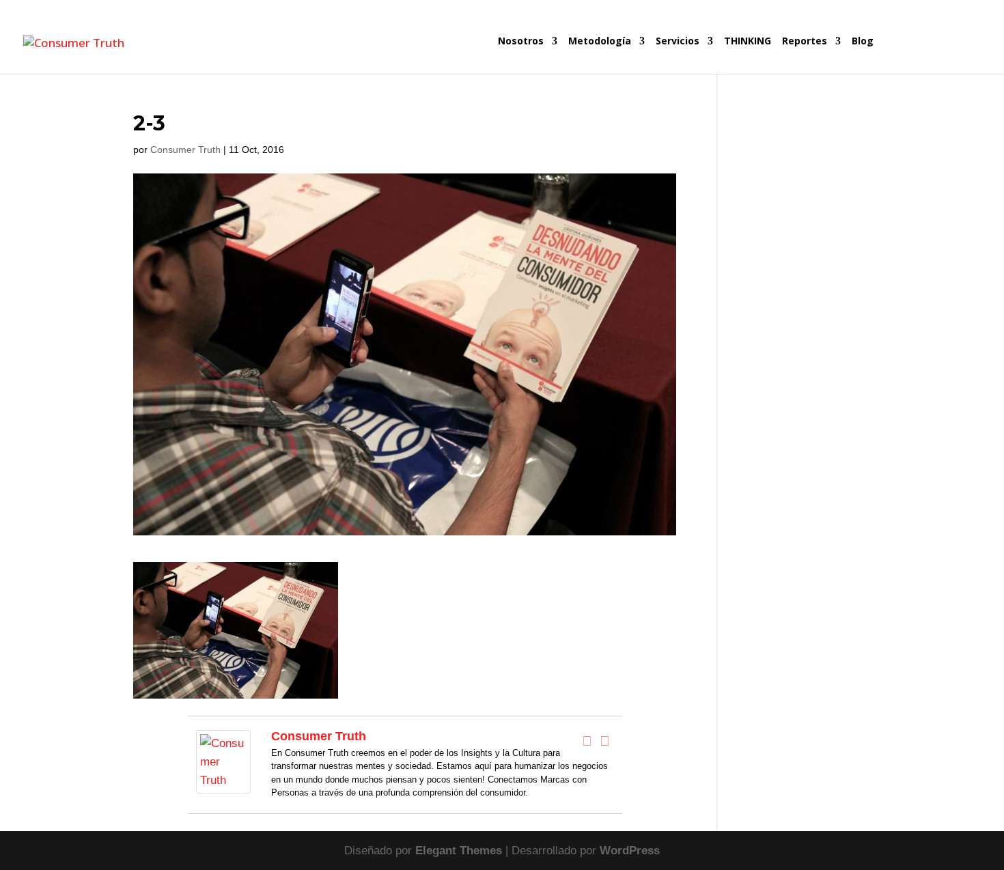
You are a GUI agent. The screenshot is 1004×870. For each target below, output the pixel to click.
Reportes (804, 41)
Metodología (599, 41)
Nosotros (521, 41)
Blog (863, 41)
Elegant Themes (458, 850)
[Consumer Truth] (223, 784)
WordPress (630, 850)
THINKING (747, 41)
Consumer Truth (185, 149)
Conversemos (929, 55)
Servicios (677, 41)
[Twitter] (605, 741)
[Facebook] (587, 741)
